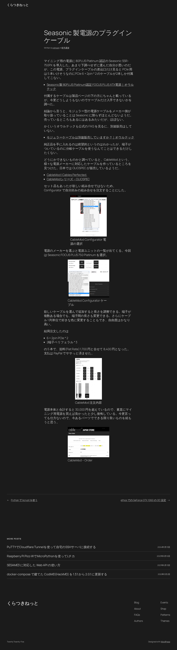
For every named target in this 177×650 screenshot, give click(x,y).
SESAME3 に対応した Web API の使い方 (33, 565)
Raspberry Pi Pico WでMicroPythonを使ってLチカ (41, 556)
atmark (56, 47)
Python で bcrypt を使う (24, 500)
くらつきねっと (18, 5)
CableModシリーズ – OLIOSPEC (68, 179)
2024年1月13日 (164, 547)
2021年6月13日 (163, 565)
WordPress (165, 641)
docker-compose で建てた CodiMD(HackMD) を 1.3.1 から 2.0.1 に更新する (57, 574)
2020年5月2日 (164, 574)
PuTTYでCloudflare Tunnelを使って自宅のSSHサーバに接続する (51, 547)
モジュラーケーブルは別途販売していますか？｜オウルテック (90, 137)
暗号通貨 (65, 47)
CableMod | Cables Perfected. (67, 175)
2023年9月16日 (163, 556)
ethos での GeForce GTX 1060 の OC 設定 (143, 500)
